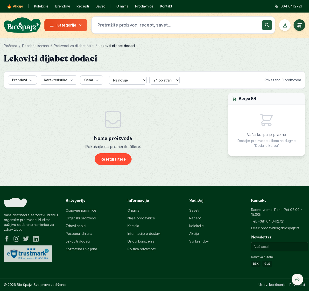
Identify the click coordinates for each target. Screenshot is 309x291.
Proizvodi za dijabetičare (74, 46)
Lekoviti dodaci (78, 241)
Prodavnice (144, 6)
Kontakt (166, 6)
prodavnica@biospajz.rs (280, 228)
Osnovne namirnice (81, 210)
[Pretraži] (267, 25)
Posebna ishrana (35, 46)
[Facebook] (7, 239)
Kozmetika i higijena (81, 249)
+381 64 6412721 (271, 221)
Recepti (83, 6)
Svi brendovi (199, 241)
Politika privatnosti (141, 249)
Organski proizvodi (81, 218)
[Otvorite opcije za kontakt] (297, 279)
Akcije (15, 6)
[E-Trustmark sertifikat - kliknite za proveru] (28, 253)
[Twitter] (26, 239)
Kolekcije (41, 6)
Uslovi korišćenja (140, 241)
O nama (122, 6)
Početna (10, 46)
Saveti (100, 6)
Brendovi (62, 6)
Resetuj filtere (113, 159)
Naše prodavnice (141, 218)
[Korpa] (299, 25)
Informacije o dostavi (144, 233)
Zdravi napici (76, 226)
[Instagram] (16, 239)
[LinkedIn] (36, 239)
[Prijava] (285, 25)
